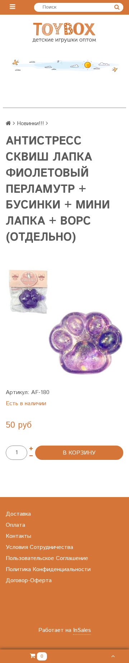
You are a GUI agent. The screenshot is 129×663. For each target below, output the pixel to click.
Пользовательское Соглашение (47, 558)
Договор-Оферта (29, 580)
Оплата (15, 525)
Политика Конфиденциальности (48, 569)
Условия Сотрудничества (39, 547)
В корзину (79, 453)
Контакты (18, 536)
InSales (82, 630)
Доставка (18, 514)
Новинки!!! (30, 123)
